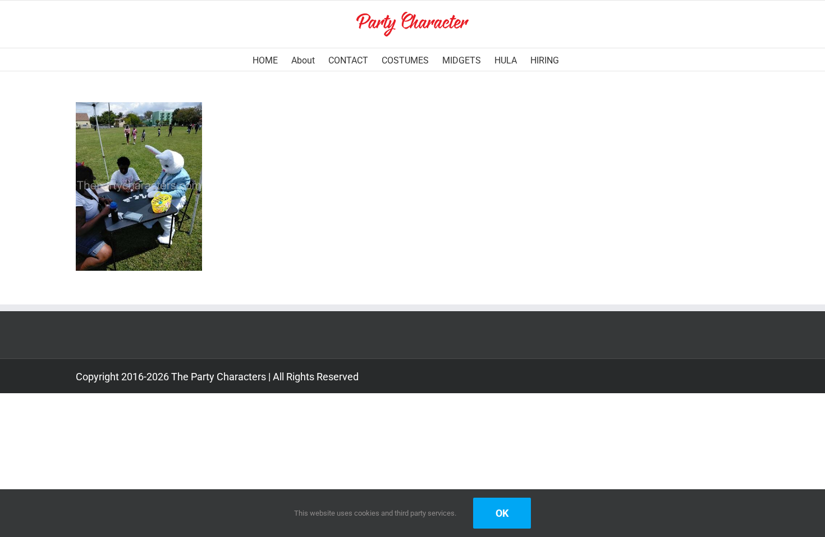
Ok (502, 513)
